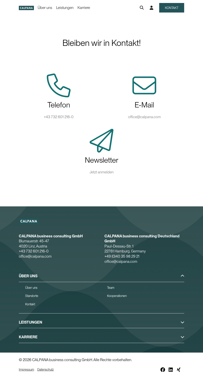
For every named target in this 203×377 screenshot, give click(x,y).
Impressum (26, 369)
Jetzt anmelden (102, 172)
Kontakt (171, 8)
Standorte (31, 296)
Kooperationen (117, 296)
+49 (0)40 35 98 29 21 (121, 256)
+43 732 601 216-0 (59, 117)
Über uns (45, 7)
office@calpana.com (144, 117)
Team (110, 288)
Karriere (84, 7)
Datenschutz (45, 369)
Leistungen (65, 7)
